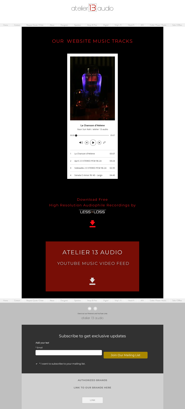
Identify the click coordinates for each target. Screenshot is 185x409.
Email (39, 347)
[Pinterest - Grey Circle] (95, 308)
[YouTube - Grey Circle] (89, 308)
